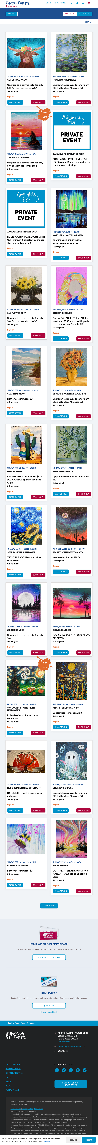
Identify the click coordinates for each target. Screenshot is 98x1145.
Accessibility (38, 1109)
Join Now (49, 1006)
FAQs (8, 1077)
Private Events (13, 1069)
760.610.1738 (63, 1051)
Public (70, 14)
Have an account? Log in (49, 1012)
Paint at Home (12, 1090)
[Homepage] (27, 1035)
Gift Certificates (14, 1073)
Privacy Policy (27, 1109)
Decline (73, 1140)
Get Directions (64, 1042)
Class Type (12, 14)
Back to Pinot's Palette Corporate (21, 1023)
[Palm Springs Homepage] (18, 3)
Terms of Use (16, 1109)
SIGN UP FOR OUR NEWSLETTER (70, 1084)
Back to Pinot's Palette (56, 3)
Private (84, 14)
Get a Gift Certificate (49, 957)
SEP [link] (87, 21)
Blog (8, 1086)
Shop (8, 1081)
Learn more (47, 1141)
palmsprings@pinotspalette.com (71, 1046)
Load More (49, 906)
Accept (89, 1140)
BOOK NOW (38, 102)
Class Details (15, 102)
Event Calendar (14, 1064)
